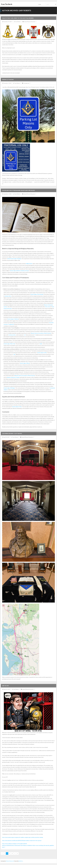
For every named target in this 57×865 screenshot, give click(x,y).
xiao (14, 354)
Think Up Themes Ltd (10, 861)
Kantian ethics (8, 296)
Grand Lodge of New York (9, 343)
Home (39, 4)
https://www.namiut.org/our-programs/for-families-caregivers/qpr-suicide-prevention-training (22, 837)
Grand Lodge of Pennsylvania (37, 294)
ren (25, 335)
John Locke (47, 306)
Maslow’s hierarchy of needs (13, 377)
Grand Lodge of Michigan (9, 388)
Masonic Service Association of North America (41, 333)
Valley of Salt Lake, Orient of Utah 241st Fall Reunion (17, 18)
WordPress (21, 861)
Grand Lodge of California (12, 319)
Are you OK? (5, 685)
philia (41, 343)
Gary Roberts (18, 21)
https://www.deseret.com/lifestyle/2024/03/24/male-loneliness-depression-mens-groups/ (21, 840)
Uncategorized (26, 83)
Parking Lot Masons (8, 79)
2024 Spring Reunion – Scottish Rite (12, 433)
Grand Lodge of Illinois (25, 363)
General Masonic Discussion (29, 21)
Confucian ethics (12, 335)
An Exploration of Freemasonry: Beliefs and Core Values (18, 190)
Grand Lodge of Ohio (41, 352)
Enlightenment (29, 263)
